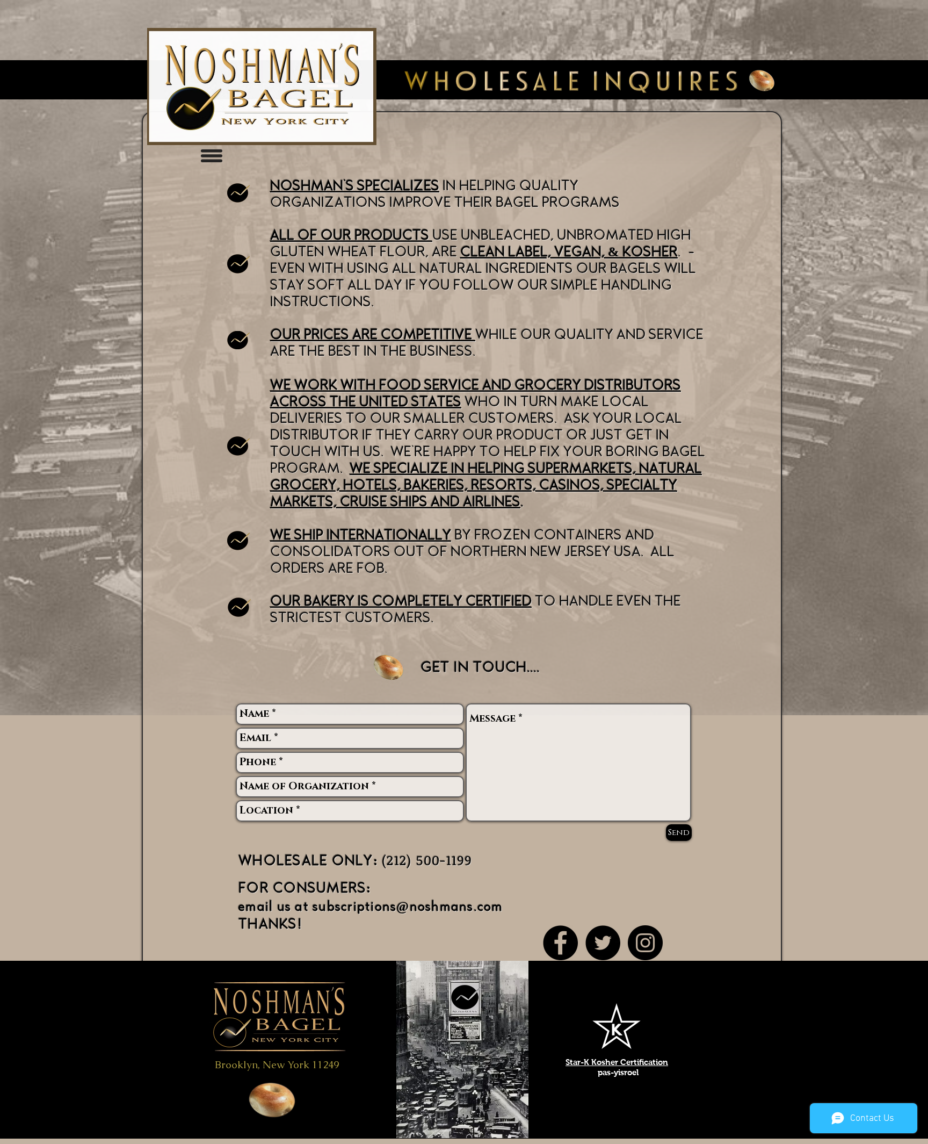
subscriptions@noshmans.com (408, 906)
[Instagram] (645, 942)
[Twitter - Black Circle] (602, 942)
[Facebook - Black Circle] (560, 942)
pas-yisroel (618, 1072)
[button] (211, 155)
